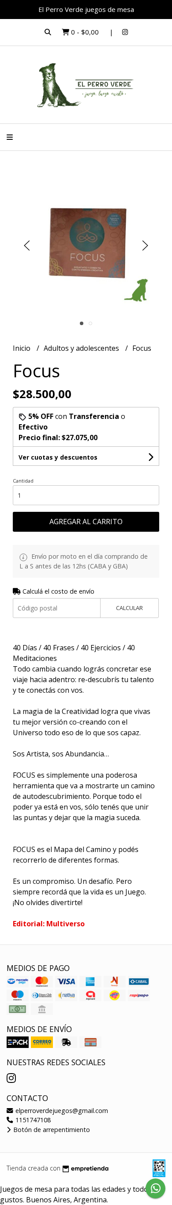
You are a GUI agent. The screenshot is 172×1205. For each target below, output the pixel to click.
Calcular (129, 608)
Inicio (22, 348)
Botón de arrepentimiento (50, 1129)
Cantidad (23, 480)
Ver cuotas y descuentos (58, 457)
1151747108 (32, 1120)
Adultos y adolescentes (82, 348)
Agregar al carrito (86, 521)
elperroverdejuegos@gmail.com (61, 1110)
